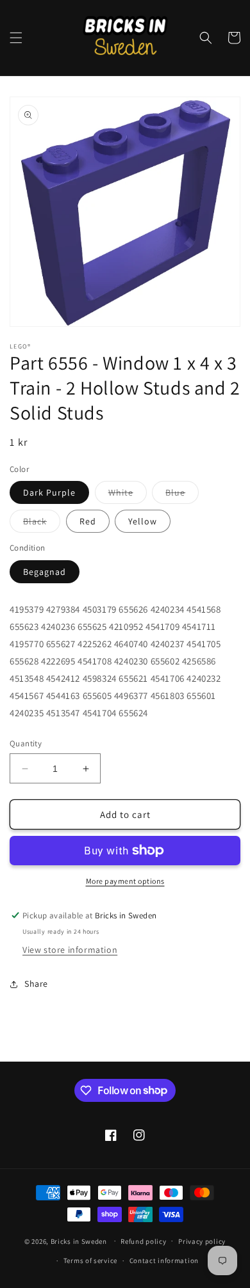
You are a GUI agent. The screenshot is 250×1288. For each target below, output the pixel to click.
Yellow (142, 521)
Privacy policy (202, 1241)
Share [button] (36, 983)
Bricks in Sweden (79, 1240)
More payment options (125, 881)
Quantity (26, 743)
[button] (16, 38)
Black (41, 524)
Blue (182, 495)
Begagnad (44, 571)
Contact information (164, 1260)
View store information (69, 949)
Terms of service (90, 1260)
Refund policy (143, 1241)
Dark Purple (49, 492)
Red (87, 521)
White (127, 495)
